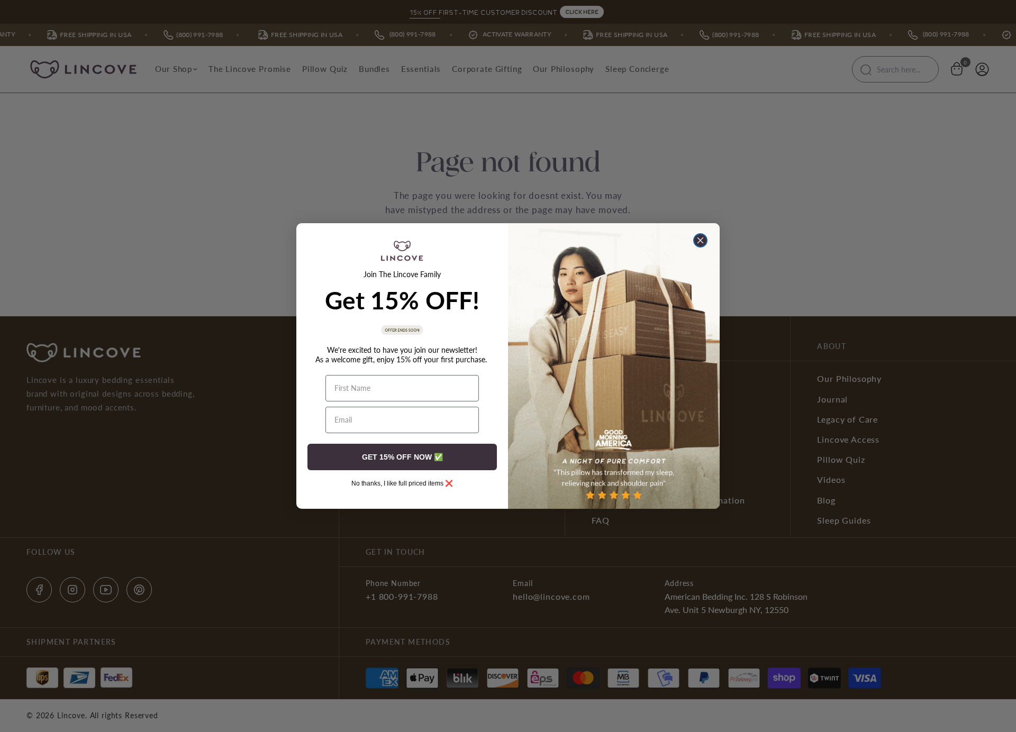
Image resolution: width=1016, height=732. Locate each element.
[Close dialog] (700, 240)
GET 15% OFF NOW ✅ (402, 457)
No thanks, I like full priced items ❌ (402, 483)
